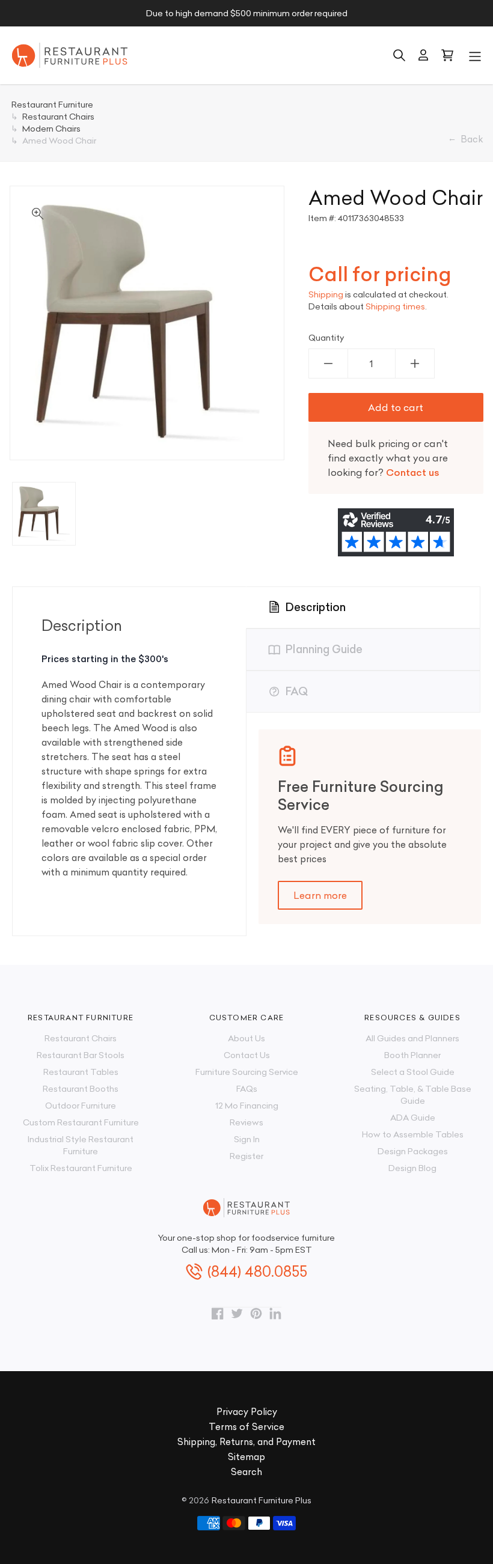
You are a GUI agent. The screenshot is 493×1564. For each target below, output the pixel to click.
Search (246, 1471)
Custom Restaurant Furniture (81, 1122)
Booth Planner (412, 1055)
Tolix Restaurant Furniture (80, 1168)
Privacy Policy (246, 1411)
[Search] (399, 55)
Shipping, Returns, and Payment (246, 1441)
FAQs (246, 1088)
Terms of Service (246, 1426)
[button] (475, 55)
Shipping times (395, 306)
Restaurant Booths (80, 1088)
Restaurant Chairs (80, 1038)
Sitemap (246, 1456)
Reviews (246, 1122)
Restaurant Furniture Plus (261, 1500)
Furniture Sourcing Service (246, 1072)
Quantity (326, 337)
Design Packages (413, 1151)
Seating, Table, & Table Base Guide (412, 1094)
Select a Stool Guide (413, 1072)
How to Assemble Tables (413, 1134)
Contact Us (247, 1055)
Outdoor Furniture (80, 1105)
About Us (246, 1038)
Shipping (325, 294)
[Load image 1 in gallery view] (44, 514)
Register (246, 1156)
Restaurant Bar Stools (80, 1055)
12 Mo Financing (246, 1105)
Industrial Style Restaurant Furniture (80, 1145)
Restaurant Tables (80, 1072)
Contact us (412, 472)
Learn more (320, 895)
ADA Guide (412, 1117)
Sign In (247, 1139)
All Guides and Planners (412, 1038)
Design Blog (412, 1168)
